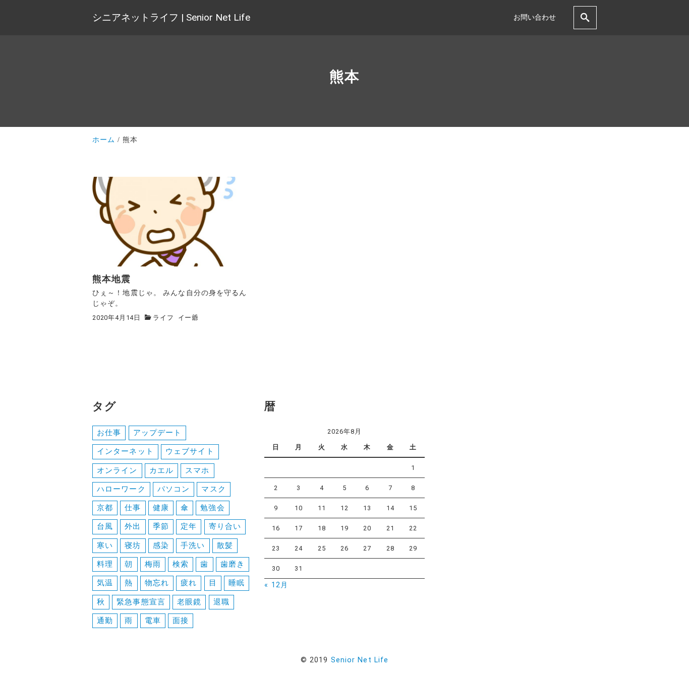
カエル (161, 470)
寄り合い (225, 526)
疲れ (189, 582)
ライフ (163, 317)
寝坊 (133, 545)
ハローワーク (121, 489)
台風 (105, 526)
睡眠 (236, 582)
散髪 (225, 545)
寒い (105, 545)
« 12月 (276, 585)
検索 (181, 564)
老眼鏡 (189, 601)
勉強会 (212, 507)
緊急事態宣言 (141, 601)
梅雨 (153, 564)
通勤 (105, 620)
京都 (105, 507)
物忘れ (157, 582)
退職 (221, 601)
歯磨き (232, 564)
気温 (105, 582)
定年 (189, 526)
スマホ (197, 470)
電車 (153, 620)
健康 (161, 507)
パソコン (173, 489)
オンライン (117, 470)
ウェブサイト (189, 451)
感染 (161, 545)
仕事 (133, 507)
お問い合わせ (534, 17)
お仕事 (109, 432)
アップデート (157, 432)
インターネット (125, 451)
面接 (181, 620)
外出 (133, 526)
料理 (105, 564)
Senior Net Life (360, 660)
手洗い (193, 545)
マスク (213, 489)
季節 (161, 526)
